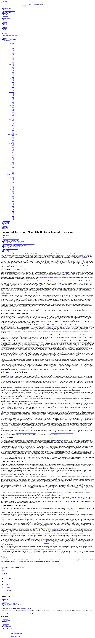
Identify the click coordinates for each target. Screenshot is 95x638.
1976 (13, 112)
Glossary (5, 625)
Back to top (5, 564)
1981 (13, 104)
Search (23, 6)
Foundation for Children (25, 608)
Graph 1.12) (29, 400)
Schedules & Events (7, 626)
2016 (13, 57)
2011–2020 (11, 50)
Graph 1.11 (11, 377)
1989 (13, 94)
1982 (13, 103)
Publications (6, 21)
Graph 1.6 (67, 324)
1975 (13, 113)
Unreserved (5, 600)
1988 (13, 95)
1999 (13, 80)
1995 (13, 85)
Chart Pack (5, 23)
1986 (13, 98)
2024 (13, 45)
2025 (13, 44)
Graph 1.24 (46, 543)
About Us (5, 16)
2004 (13, 73)
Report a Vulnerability (8, 628)
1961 (13, 132)
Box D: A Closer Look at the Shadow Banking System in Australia (18, 247)
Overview (5, 237)
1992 (13, 89)
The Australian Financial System (10, 240)
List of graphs (6, 250)
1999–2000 (11, 171)
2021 (13, 49)
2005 (13, 72)
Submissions (6, 223)
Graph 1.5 (80, 321)
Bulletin (5, 38)
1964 (13, 128)
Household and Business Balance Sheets (12, 242)
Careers (5, 28)
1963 (13, 129)
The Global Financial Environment (11, 239)
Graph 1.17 (33, 467)
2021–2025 (11, 43)
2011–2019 (11, 177)
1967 (13, 124)
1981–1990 (11, 92)
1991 (13, 90)
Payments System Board (11, 134)
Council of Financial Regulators (10, 603)
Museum (5, 602)
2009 (13, 67)
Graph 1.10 (76, 375)
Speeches (5, 19)
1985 (13, 99)
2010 (13, 65)
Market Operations (7, 9)
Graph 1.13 (3, 413)
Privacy (5, 621)
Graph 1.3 (68, 273)
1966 (13, 125)
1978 (13, 109)
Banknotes (5, 13)
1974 (13, 114)
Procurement (6, 624)
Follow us (4, 574)
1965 (13, 127)
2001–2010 (11, 64)
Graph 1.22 (83, 420)
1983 (13, 102)
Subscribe (3, 570)
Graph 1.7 (50, 327)
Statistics (5, 22)
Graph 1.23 (57, 529)
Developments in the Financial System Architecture (14, 245)
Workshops (5, 228)
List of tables (6, 251)
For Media (5, 619)
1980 (13, 107)
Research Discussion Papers (9, 39)
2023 (13, 47)
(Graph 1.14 (59, 441)
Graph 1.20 (79, 497)
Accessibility (6, 622)
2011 (13, 63)
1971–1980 (11, 105)
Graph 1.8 (54, 334)
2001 (13, 77)
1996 (13, 84)
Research (5, 24)
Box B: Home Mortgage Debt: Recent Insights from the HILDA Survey (19, 244)
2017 (13, 55)
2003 (13, 74)
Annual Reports (6, 40)
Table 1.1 (28, 389)
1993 (13, 88)
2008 (13, 68)
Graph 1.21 (3, 517)
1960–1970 (11, 119)
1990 (13, 93)
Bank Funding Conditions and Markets (48, 277)
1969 (13, 122)
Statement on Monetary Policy (10, 35)
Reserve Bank (9, 42)
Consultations (6, 224)
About (10, 176)
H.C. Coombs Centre (8, 605)
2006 (13, 70)
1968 (13, 123)
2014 (13, 59)
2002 (13, 75)
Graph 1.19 (61, 492)
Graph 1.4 (51, 318)
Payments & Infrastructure (9, 11)
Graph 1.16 (6, 465)
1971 (13, 118)
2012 (13, 62)
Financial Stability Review (9, 37)
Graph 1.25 (75, 547)
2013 (13, 60)
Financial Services (7, 14)
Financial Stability (7, 12)
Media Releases (6, 18)
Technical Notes (6, 222)
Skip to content (4, 1)
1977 (13, 110)
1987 (13, 97)
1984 (13, 100)
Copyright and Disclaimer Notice (52, 610)
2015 (13, 58)
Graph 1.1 (82, 256)
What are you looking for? (6, 6)
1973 (13, 115)
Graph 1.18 (47, 486)
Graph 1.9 (79, 343)
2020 (13, 52)
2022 (13, 48)
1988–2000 (11, 203)
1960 (13, 133)
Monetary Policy (7, 8)
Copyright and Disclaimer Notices (10, 249)
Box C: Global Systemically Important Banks (13, 246)
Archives (5, 26)
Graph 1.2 (86, 257)
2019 (13, 53)
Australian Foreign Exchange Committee (12, 604)
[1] (52, 387)
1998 (13, 82)
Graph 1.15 (91, 452)
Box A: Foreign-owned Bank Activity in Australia (14, 241)
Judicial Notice (6, 620)
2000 (13, 79)
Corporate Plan (6, 221)
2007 (13, 69)
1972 (13, 117)
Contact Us (5, 31)
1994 (13, 87)
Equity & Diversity (10, 174)
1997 (13, 83)
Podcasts (5, 226)
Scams (4, 630)
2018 (13, 54)
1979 (13, 108)
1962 (13, 130)
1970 (13, 120)
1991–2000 (11, 78)
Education (5, 27)
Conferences (6, 227)
